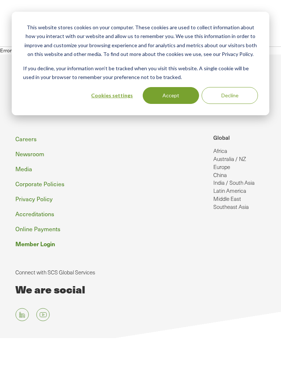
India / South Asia (234, 182)
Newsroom (29, 153)
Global (221, 138)
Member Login (35, 244)
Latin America (229, 190)
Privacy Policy (34, 198)
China (220, 175)
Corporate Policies (39, 183)
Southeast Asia (231, 206)
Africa (220, 150)
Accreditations (34, 213)
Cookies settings (112, 95)
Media (23, 168)
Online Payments (37, 228)
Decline (230, 95)
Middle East (227, 198)
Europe (221, 166)
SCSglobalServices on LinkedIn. (22, 315)
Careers (26, 138)
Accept (170, 95)
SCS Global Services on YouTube (43, 315)
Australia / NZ (229, 158)
